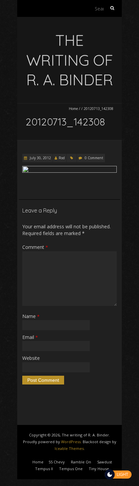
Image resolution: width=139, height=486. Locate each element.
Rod (62, 157)
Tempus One (71, 468)
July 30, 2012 (40, 157)
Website (31, 358)
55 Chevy (57, 461)
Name (30, 316)
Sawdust (104, 461)
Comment (35, 247)
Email (30, 337)
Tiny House (99, 468)
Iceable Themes (69, 448)
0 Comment (94, 157)
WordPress (71, 441)
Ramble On (81, 461)
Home (73, 108)
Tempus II (44, 468)
